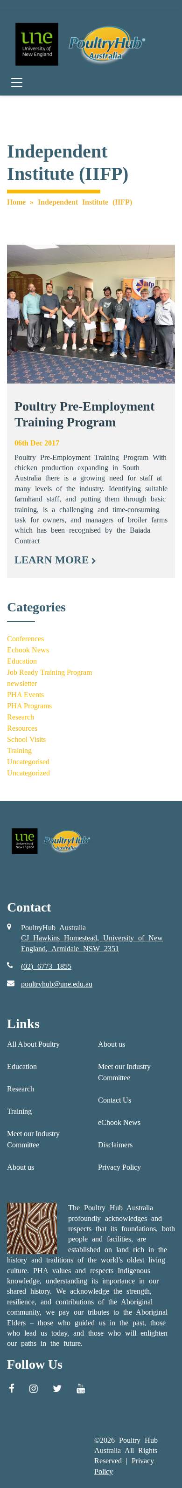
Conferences (25, 639)
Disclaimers (115, 1145)
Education (22, 661)
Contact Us (114, 1100)
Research (20, 717)
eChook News (119, 1122)
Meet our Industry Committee (33, 1139)
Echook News (28, 650)
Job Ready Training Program (49, 672)
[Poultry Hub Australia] (79, 44)
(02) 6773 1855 (46, 966)
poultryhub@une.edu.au (56, 984)
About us (20, 1167)
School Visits (26, 739)
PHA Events (25, 695)
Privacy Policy (119, 1167)
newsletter (22, 683)
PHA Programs (29, 706)
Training (19, 750)
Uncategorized (28, 773)
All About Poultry (33, 1044)
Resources (22, 728)
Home (16, 202)
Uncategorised (28, 762)
